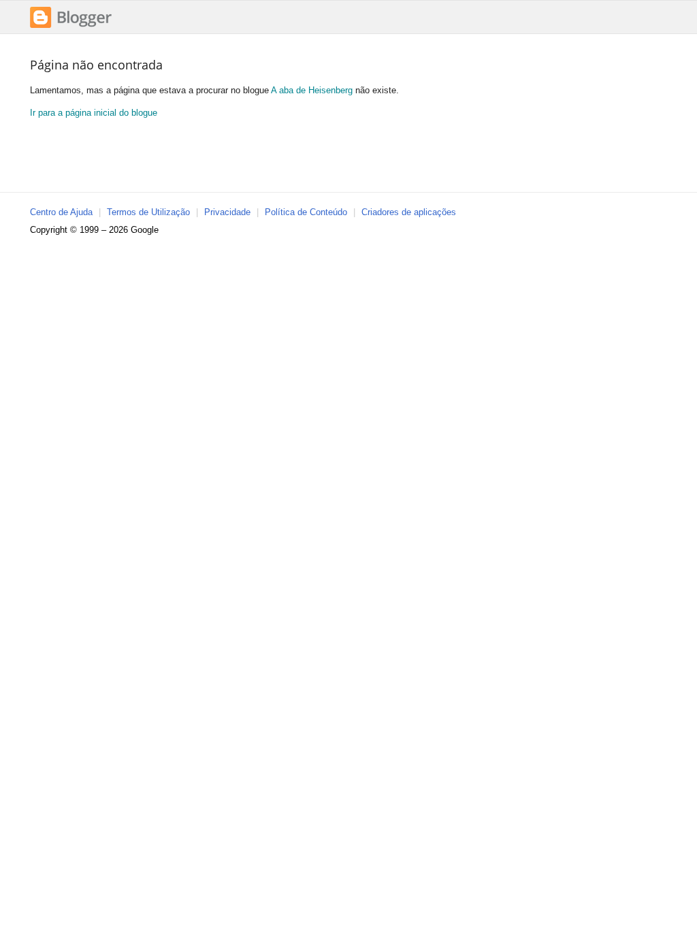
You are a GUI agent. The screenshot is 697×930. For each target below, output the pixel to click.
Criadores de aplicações (408, 212)
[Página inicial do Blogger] (71, 26)
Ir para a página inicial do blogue (93, 113)
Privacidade (227, 212)
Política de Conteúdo (306, 212)
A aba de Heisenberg (312, 90)
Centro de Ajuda (61, 212)
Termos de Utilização (148, 212)
